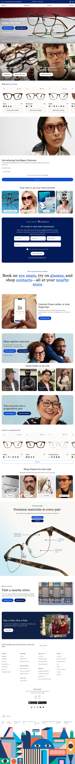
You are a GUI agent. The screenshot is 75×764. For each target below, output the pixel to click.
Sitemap (58, 674)
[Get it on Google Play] (42, 702)
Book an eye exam (24, 668)
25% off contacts (42, 661)
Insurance (40, 656)
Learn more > (5, 164)
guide (53, 472)
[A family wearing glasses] (37, 348)
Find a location (23, 680)
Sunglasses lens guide (43, 673)
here (43, 693)
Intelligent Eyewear (6, 672)
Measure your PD (24, 673)
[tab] (11, 430)
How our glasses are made (44, 679)
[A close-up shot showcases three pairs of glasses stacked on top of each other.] (10, 202)
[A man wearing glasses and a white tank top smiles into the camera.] (19, 62)
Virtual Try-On (23, 658)
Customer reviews (61, 661)
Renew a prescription (25, 671)
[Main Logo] (37, 1)
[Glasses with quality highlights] (37, 549)
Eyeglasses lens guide (43, 671)
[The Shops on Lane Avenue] (55, 593)
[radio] (3, 106)
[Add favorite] (4, 89)
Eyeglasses (4, 656)
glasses (56, 275)
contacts (24, 279)
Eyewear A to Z (41, 676)
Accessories (4, 666)
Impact (58, 666)
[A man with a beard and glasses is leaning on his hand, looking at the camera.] (37, 410)
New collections (5, 664)
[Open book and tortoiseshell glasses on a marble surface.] (46, 486)
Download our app (24, 661)
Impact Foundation (61, 669)
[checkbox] (27, 249)
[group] (37, 99)
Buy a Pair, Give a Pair (61, 658)
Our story (59, 656)
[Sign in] (70, 2)
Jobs (58, 664)
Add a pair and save (42, 664)
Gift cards (4, 669)
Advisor (22, 656)
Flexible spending (42, 658)
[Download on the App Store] (32, 702)
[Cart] (73, 2)
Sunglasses (4, 658)
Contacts (4, 661)
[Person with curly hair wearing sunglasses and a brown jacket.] (64, 486)
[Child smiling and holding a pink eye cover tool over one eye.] (37, 625)
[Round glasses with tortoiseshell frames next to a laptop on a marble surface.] (10, 486)
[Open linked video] (19, 311)
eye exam (27, 275)
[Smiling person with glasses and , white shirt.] (28, 486)
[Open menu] (2, 2)
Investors (59, 672)
